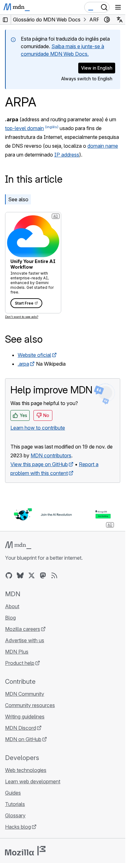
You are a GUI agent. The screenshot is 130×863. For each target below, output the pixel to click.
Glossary (15, 815)
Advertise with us (24, 640)
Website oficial (34, 355)
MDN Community (24, 694)
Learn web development (32, 781)
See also (18, 199)
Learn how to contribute (37, 428)
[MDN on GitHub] (9, 575)
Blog (10, 617)
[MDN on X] (31, 575)
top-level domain (24, 128)
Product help (19, 663)
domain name (102, 146)
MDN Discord (20, 728)
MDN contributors (51, 455)
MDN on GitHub (23, 739)
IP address (66, 154)
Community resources (30, 705)
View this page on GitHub (39, 464)
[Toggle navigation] (118, 7)
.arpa (23, 364)
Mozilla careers (22, 629)
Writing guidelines (24, 716)
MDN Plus (16, 652)
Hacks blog (18, 827)
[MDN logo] (18, 545)
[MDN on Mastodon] (43, 575)
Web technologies (25, 770)
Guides (13, 793)
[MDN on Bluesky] (20, 575)
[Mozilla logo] (25, 850)
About (12, 606)
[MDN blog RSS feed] (54, 575)
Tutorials (15, 804)
